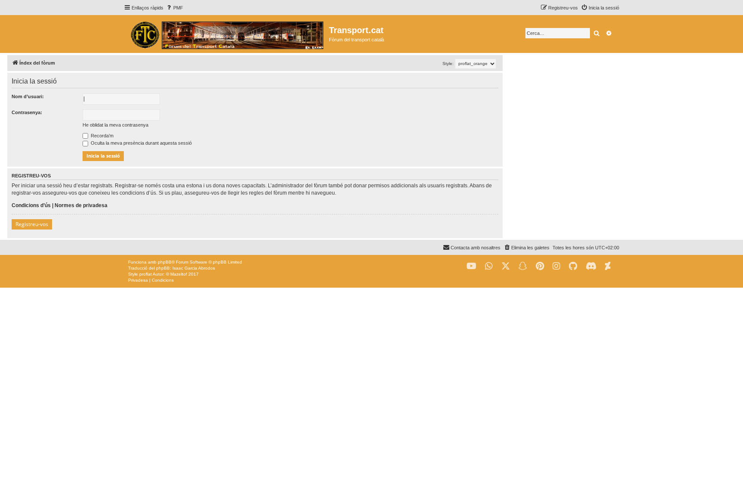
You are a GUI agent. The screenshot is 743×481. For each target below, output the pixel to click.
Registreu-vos (31, 224)
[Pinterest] (540, 266)
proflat (145, 274)
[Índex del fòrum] (226, 34)
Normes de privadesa (81, 205)
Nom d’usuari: (28, 96)
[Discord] (591, 266)
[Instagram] (556, 266)
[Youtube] (471, 266)
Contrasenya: (27, 112)
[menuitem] (174, 8)
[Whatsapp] (489, 266)
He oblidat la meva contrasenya (115, 124)
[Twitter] (505, 266)
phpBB (165, 262)
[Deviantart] (608, 266)
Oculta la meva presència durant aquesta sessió (140, 143)
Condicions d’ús (31, 205)
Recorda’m (101, 135)
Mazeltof (178, 274)
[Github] (573, 266)
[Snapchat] (522, 266)
